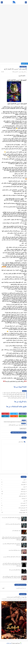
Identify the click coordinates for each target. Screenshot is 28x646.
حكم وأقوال (23, 489)
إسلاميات (23, 482)
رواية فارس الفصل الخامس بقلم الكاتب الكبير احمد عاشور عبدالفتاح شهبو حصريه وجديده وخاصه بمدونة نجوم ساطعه (12, 564)
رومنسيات (23, 498)
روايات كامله (23, 491)
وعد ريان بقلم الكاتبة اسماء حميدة (15, 550)
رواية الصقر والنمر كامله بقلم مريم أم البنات (13, 524)
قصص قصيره (22, 505)
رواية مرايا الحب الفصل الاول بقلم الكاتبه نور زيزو (12, 556)
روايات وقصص (23, 66)
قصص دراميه (23, 503)
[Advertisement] (14, 14)
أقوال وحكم (23, 484)
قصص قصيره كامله (21, 507)
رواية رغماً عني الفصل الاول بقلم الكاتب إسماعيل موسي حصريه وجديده (13, 396)
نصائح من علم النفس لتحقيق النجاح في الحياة (16, 397)
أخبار (24, 479)
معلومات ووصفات (22, 512)
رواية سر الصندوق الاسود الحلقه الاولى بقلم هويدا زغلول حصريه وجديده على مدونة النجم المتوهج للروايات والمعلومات (13, 392)
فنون (24, 500)
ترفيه (24, 486)
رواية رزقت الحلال (22, 496)
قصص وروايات (22, 510)
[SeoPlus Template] (21, 643)
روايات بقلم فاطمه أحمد (16, 530)
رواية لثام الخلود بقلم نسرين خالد (15, 569)
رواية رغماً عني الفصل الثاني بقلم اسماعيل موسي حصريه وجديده (13, 394)
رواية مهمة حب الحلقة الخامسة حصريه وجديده (17, 597)
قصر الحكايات (8, 643)
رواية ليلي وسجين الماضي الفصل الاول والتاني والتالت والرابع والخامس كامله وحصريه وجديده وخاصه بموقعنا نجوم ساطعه (11, 538)
